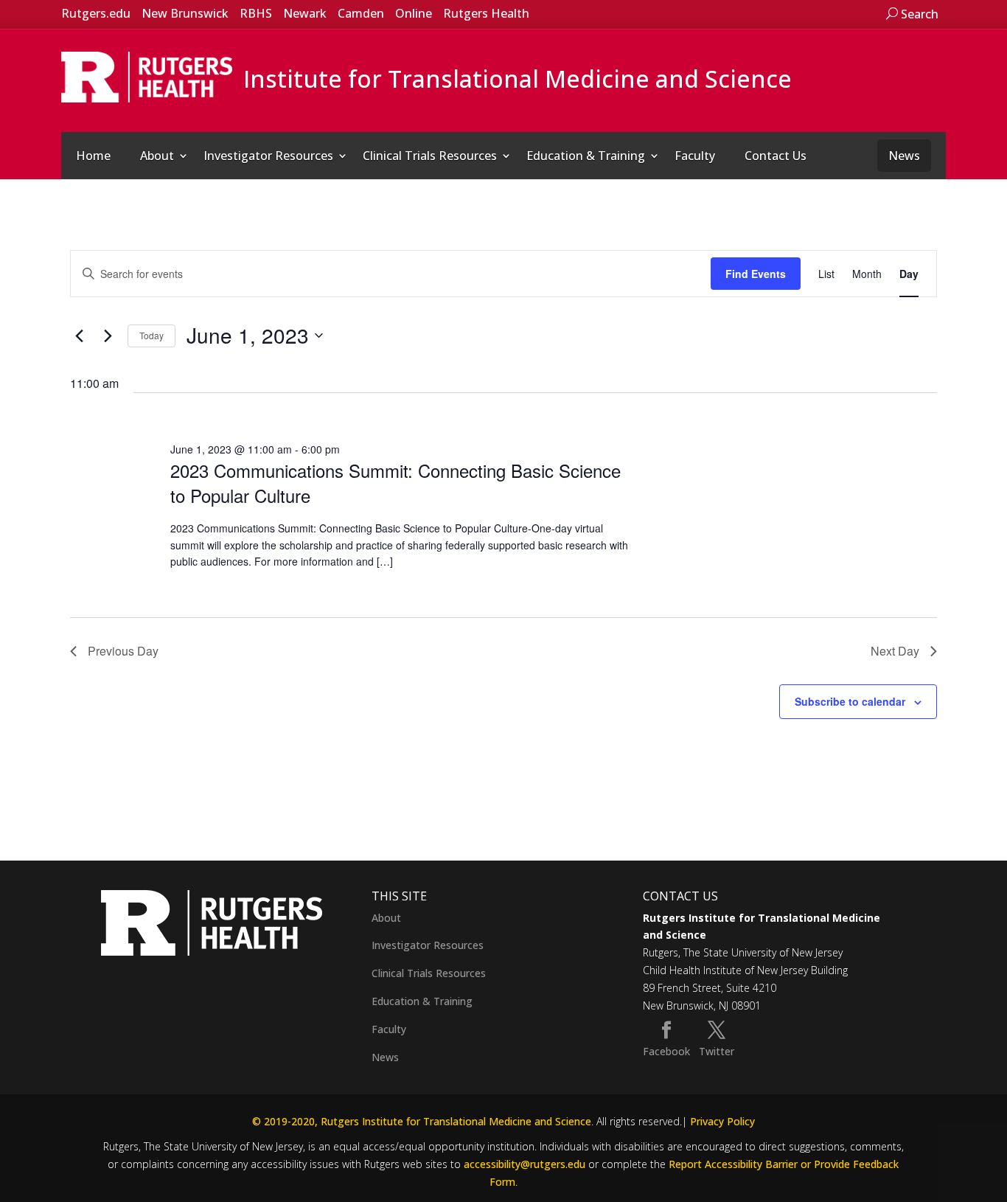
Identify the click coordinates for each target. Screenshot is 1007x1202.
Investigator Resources (268, 155)
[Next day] (107, 335)
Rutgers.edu (95, 13)
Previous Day (123, 650)
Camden (361, 13)
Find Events (755, 273)
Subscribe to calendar (850, 701)
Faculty (695, 155)
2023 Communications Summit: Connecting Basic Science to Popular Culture (395, 482)
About (157, 155)
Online (413, 13)
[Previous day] (79, 335)
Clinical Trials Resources (430, 155)
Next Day (895, 650)
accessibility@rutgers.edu (524, 1164)
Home (93, 155)
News (904, 155)
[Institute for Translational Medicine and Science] (146, 76)
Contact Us (775, 155)
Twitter (716, 1051)
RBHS (256, 13)
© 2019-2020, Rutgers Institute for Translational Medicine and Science (421, 1121)
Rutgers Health (486, 13)
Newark (305, 13)
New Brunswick (185, 13)
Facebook (666, 1051)
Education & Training (585, 155)
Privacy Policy (722, 1121)
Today (151, 335)
